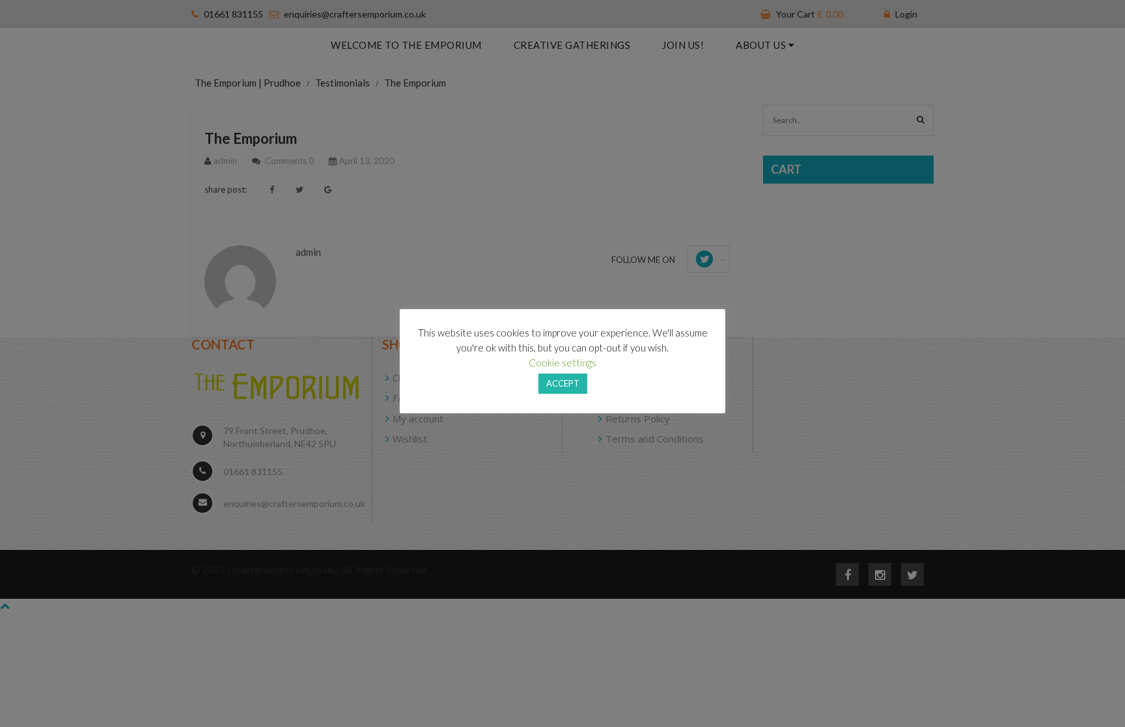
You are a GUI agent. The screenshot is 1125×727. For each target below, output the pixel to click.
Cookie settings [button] (562, 362)
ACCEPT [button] (562, 383)
